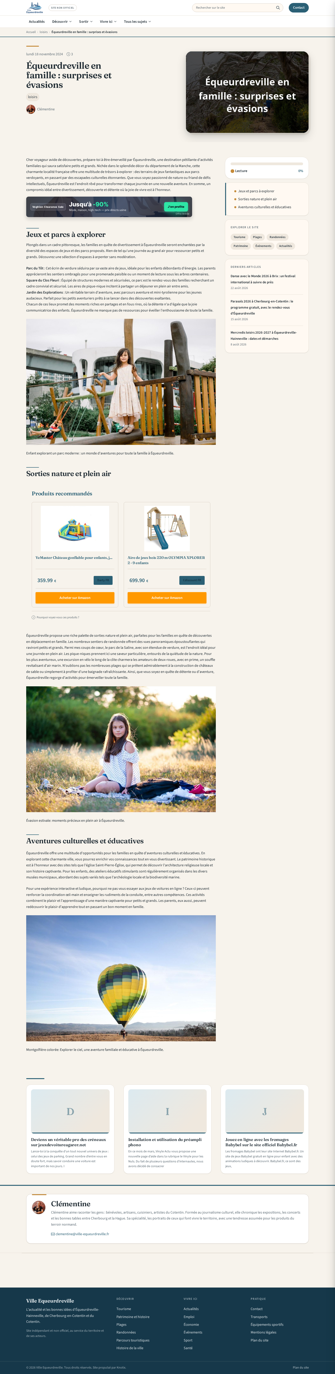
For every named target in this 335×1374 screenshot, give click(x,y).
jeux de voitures (157, 888)
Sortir (83, 21)
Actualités (37, 21)
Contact (299, 7)
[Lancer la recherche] (278, 8)
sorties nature (105, 635)
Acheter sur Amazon (74, 597)
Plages (257, 237)
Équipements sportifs (267, 1324)
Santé (188, 1348)
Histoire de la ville (129, 1348)
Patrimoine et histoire (132, 1316)
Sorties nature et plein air (257, 199)
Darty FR (103, 580)
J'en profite (176, 206)
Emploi (189, 1316)
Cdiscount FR (192, 580)
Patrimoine (241, 246)
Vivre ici (106, 21)
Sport (188, 1340)
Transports (259, 1316)
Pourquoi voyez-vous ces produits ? (56, 617)
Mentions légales (263, 1332)
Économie (191, 1324)
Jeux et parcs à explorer (256, 191)
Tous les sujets (135, 21)
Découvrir (60, 21)
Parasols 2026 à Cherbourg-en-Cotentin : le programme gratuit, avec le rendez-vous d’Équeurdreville (262, 307)
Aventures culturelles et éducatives (264, 207)
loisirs (32, 96)
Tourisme (239, 237)
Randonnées (278, 237)
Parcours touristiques (132, 1340)
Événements (263, 246)
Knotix (121, 1367)
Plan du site (259, 1340)
